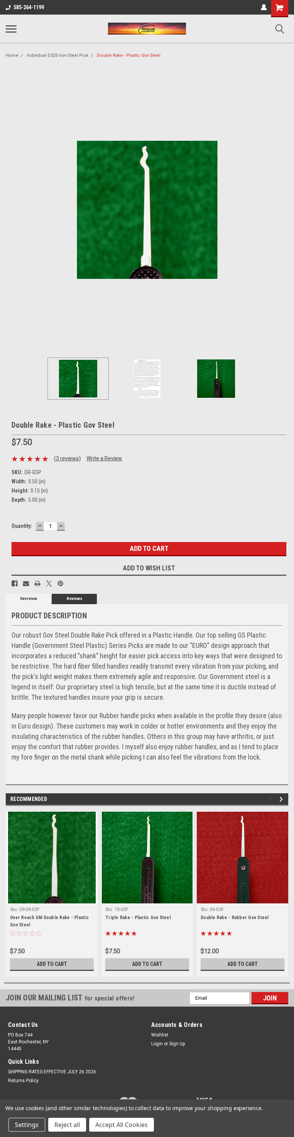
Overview (28, 598)
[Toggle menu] (11, 28)
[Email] (26, 583)
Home (12, 55)
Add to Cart (52, 964)
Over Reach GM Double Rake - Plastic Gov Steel (49, 921)
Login (157, 1043)
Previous (11, 210)
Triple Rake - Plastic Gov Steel (138, 917)
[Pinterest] (60, 583)
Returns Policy (23, 1080)
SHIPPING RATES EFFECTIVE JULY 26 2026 (52, 1071)
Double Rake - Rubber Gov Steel (235, 917)
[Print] (37, 583)
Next (282, 210)
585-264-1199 (28, 7)
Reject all (67, 1125)
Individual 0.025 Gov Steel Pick (57, 55)
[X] (49, 583)
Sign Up (177, 1043)
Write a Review (104, 458)
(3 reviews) (67, 458)
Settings (27, 1125)
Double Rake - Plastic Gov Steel (128, 55)
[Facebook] (14, 583)
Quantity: (21, 526)
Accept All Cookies (121, 1125)
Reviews (74, 598)
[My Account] (264, 7)
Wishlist (159, 1035)
